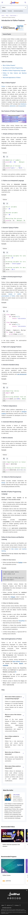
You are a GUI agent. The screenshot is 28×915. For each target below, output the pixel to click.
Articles (4, 11)
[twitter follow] (11, 899)
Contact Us (9, 905)
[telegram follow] (20, 899)
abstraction (13, 106)
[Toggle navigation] (2, 2)
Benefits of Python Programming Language (14, 70)
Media (2, 905)
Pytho (3, 86)
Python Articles (13, 15)
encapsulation (22, 106)
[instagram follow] (18, 899)
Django (3, 482)
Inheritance (23, 104)
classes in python (14, 294)
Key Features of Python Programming (13, 68)
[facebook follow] (8, 899)
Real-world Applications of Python (12, 77)
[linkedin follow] (13, 899)
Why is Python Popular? (9, 65)
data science (14, 549)
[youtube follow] (15, 899)
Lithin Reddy (16, 794)
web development (22, 374)
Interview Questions (18, 11)
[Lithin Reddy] (7, 797)
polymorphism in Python (8, 296)
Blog (7, 15)
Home (2, 15)
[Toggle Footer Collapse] (14, 890)
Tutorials (10, 11)
